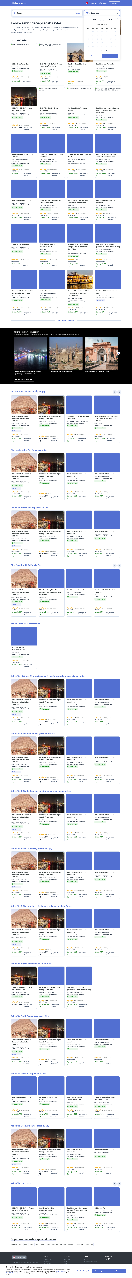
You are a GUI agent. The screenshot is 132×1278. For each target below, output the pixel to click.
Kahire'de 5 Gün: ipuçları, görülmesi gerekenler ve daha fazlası (41, 906)
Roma (20, 1244)
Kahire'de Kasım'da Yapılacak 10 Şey (28, 1073)
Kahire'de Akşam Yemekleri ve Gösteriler (31, 963)
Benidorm (55, 1244)
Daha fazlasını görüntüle (66, 320)
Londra (31, 1244)
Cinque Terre (89, 1244)
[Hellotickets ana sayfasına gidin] (19, 3)
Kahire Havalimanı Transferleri (25, 623)
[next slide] (119, 392)
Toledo (42, 1244)
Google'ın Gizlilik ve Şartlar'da (14, 1273)
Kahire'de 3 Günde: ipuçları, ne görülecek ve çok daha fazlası (41, 791)
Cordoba (70, 1244)
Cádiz (36, 1244)
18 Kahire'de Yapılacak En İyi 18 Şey (28, 391)
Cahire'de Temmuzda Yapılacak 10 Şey (29, 507)
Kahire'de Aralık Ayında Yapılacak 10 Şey (30, 1016)
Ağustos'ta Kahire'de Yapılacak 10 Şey (29, 450)
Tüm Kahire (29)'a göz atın (24, 379)
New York (14, 1244)
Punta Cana (63, 1244)
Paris (25, 1244)
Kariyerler (47, 1261)
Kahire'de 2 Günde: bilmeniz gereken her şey (33, 733)
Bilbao (48, 1244)
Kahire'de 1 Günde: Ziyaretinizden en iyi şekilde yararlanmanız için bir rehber (48, 676)
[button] (24, 64)
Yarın (110, 19)
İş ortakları (47, 1263)
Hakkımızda (47, 1259)
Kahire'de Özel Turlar (21, 1183)
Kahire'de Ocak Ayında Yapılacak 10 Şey (30, 1125)
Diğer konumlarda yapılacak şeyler (33, 1239)
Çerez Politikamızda (62, 1271)
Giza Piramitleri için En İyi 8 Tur (26, 565)
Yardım (86, 1259)
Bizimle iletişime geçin (90, 1261)
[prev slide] (115, 392)
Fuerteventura (79, 1244)
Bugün (94, 19)
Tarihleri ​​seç (93, 13)
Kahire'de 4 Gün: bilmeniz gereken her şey (31, 848)
